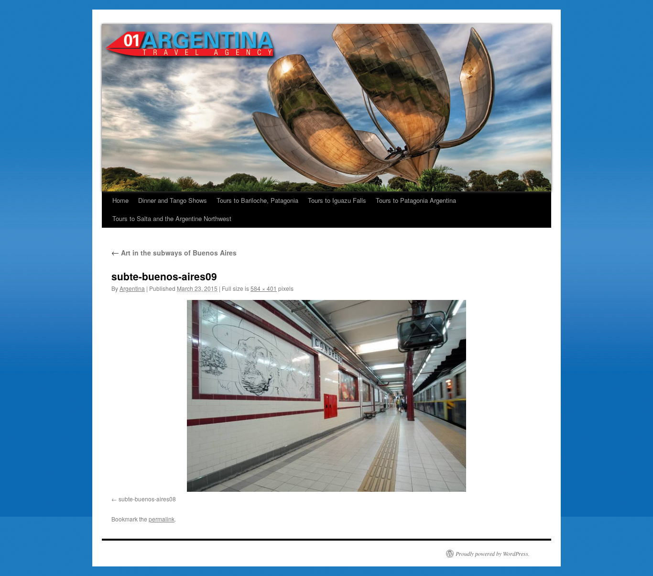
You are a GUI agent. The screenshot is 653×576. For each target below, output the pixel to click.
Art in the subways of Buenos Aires (174, 252)
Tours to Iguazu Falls (337, 200)
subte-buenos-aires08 (147, 499)
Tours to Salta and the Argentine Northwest (171, 218)
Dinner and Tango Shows (172, 200)
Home (120, 200)
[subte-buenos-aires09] (326, 396)
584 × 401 (263, 288)
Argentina (132, 288)
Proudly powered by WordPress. (493, 553)
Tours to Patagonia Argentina (416, 200)
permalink (161, 519)
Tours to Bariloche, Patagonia (257, 200)
